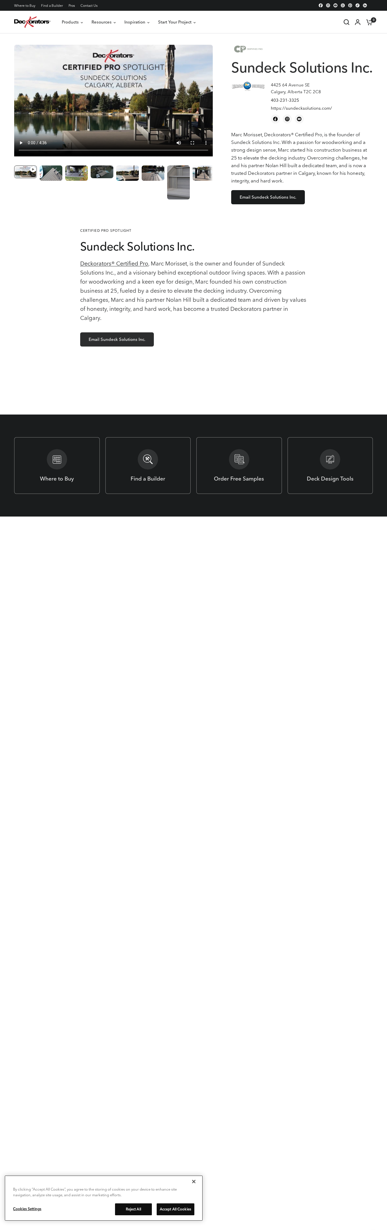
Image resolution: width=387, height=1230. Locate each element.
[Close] (194, 1181)
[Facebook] (320, 5)
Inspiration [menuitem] (134, 22)
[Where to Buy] (56, 465)
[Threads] (342, 5)
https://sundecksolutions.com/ (301, 108)
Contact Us (88, 5)
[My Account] (357, 22)
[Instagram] (328, 5)
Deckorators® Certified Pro (114, 263)
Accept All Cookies (175, 1209)
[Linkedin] (365, 5)
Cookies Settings (27, 1208)
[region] (104, 1198)
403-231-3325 (285, 100)
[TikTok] (357, 5)
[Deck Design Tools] (330, 465)
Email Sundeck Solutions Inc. (268, 197)
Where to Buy (24, 5)
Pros (72, 5)
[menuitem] (26, 5)
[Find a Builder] (148, 465)
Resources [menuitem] (102, 22)
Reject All (133, 1209)
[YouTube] (335, 5)
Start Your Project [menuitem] (175, 22)
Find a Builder (52, 5)
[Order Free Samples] (239, 465)
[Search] (346, 22)
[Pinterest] (350, 5)
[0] (368, 22)
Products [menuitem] (70, 22)
